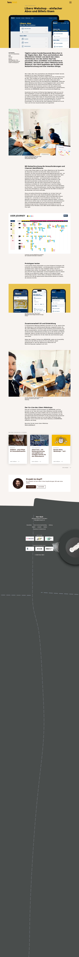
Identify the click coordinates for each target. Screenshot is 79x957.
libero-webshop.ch (30, 425)
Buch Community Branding (40, 525)
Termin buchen (31, 486)
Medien (45, 527)
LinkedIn (39, 527)
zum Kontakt (41, 486)
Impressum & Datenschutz (39, 529)
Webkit (33, 527)
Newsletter (29, 525)
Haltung (51, 525)
